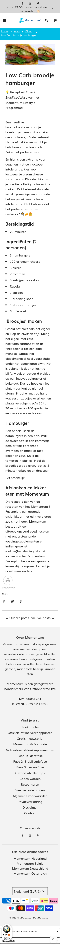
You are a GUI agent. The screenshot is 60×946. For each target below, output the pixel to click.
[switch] (7, 938)
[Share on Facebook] (4, 601)
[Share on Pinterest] (21, 601)
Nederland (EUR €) (28, 891)
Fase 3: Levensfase (30, 767)
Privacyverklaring (30, 801)
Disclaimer (30, 807)
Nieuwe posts (41, 617)
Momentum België (30, 863)
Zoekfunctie (30, 726)
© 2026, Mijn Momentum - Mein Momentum (28, 917)
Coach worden (30, 778)
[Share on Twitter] (12, 601)
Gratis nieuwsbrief (30, 738)
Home (4, 31)
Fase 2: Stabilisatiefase (30, 761)
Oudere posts (19, 617)
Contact (30, 813)
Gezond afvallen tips (30, 772)
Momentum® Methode (30, 744)
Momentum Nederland (30, 858)
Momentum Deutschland (30, 868)
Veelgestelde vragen (30, 790)
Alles (17, 31)
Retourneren (30, 784)
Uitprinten (7, 587)
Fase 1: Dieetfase (30, 755)
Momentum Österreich (30, 873)
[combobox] (30, 931)
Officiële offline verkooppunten (30, 732)
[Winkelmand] (55, 20)
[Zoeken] (46, 20)
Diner (28, 31)
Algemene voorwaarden (30, 795)
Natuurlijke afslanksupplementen (30, 749)
